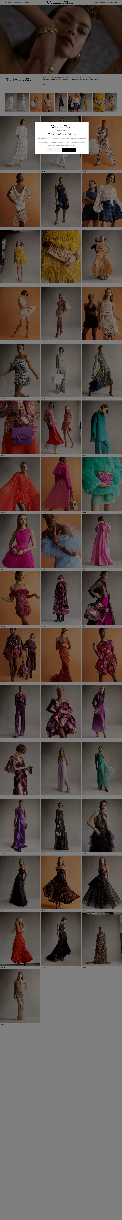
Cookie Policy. (72, 145)
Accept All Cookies (68, 149)
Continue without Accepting (62, 130)
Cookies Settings (53, 149)
